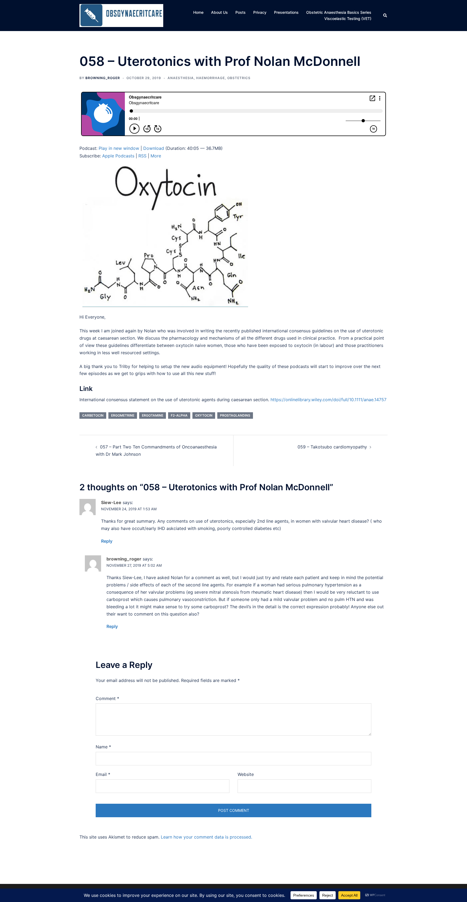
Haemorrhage (210, 78)
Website (246, 774)
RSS (142, 155)
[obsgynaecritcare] (121, 15)
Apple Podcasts (118, 155)
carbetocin (93, 415)
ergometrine (122, 415)
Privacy (259, 12)
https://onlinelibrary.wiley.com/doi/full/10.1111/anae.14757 (328, 399)
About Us (219, 12)
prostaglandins (235, 415)
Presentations (286, 12)
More (156, 155)
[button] (385, 15)
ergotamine (152, 415)
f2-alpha (179, 415)
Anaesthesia (181, 78)
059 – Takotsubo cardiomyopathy (332, 447)
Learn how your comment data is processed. (206, 837)
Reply (106, 541)
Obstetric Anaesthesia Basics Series (338, 12)
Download (153, 148)
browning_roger (102, 78)
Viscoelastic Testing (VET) (347, 18)
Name (103, 746)
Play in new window (119, 148)
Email (103, 774)
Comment (107, 698)
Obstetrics (239, 78)
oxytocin (203, 415)
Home (198, 12)
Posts (240, 12)
